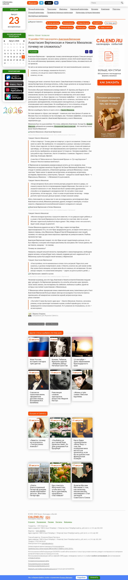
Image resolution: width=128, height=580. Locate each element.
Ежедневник (68, 23)
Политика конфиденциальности (38, 566)
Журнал (37, 35)
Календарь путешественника (88, 12)
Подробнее (81, 578)
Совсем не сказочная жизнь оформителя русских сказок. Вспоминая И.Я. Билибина (37, 397)
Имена (92, 27)
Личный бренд (66, 27)
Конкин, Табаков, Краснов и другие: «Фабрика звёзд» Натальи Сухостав (60, 362)
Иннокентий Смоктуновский (65, 126)
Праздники (51, 9)
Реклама (51, 522)
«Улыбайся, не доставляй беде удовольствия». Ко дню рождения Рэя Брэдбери (60, 444)
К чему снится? (105, 27)
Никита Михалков (67, 110)
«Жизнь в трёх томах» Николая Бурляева (81, 394)
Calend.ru (31, 35)
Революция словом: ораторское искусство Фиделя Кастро (60, 396)
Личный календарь (36, 9)
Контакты (59, 522)
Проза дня (81, 27)
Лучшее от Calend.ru (38, 414)
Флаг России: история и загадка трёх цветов (38, 361)
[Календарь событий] (14, 3)
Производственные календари (60, 12)
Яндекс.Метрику (66, 578)
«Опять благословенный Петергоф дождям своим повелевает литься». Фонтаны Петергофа (38, 490)
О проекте (31, 522)
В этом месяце (53, 23)
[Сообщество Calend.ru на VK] (56, 3)
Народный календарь (79, 9)
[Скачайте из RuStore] (14, 77)
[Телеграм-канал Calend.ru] (41, 3)
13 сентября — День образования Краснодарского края (82, 362)
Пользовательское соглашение (38, 564)
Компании (105, 9)
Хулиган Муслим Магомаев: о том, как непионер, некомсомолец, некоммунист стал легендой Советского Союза (82, 491)
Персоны (116, 9)
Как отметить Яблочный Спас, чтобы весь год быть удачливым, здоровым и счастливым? (59, 490)
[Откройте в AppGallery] (14, 90)
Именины (63, 9)
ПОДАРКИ (97, 23)
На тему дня (111, 23)
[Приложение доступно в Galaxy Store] (14, 84)
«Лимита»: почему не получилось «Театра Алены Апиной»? (37, 443)
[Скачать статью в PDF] (86, 51)
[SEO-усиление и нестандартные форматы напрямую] (109, 88)
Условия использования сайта (38, 561)
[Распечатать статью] (90, 51)
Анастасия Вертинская (69, 39)
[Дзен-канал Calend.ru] (49, 3)
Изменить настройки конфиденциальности (42, 569)
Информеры (68, 522)
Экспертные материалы (38, 16)
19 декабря (33, 52)
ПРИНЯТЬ (94, 577)
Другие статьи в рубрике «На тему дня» (46, 333)
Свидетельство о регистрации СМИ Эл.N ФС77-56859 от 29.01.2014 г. (50, 548)
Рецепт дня (51, 27)
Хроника (94, 9)
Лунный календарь (36, 12)
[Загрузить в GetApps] (14, 97)
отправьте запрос (34, 558)
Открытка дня (83, 23)
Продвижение (41, 522)
